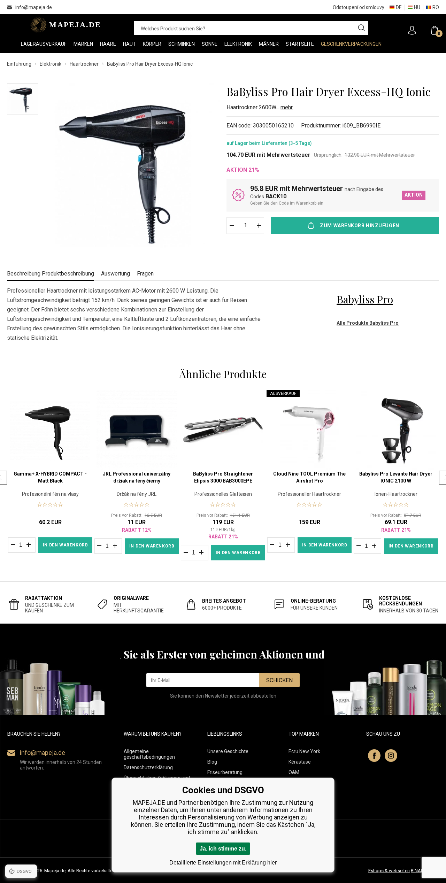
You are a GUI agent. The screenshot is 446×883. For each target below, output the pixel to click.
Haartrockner (84, 64)
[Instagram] (391, 755)
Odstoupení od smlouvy (358, 7)
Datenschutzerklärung (148, 767)
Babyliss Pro (365, 299)
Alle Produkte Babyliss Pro (368, 323)
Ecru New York (304, 751)
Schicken (279, 680)
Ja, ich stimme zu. (223, 849)
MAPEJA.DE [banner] (63, 24)
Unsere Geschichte (227, 751)
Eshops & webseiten (389, 870)
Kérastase (300, 762)
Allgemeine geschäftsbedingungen (149, 754)
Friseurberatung (225, 772)
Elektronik (50, 64)
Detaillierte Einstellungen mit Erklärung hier (223, 863)
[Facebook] (374, 755)
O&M (294, 772)
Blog (212, 762)
